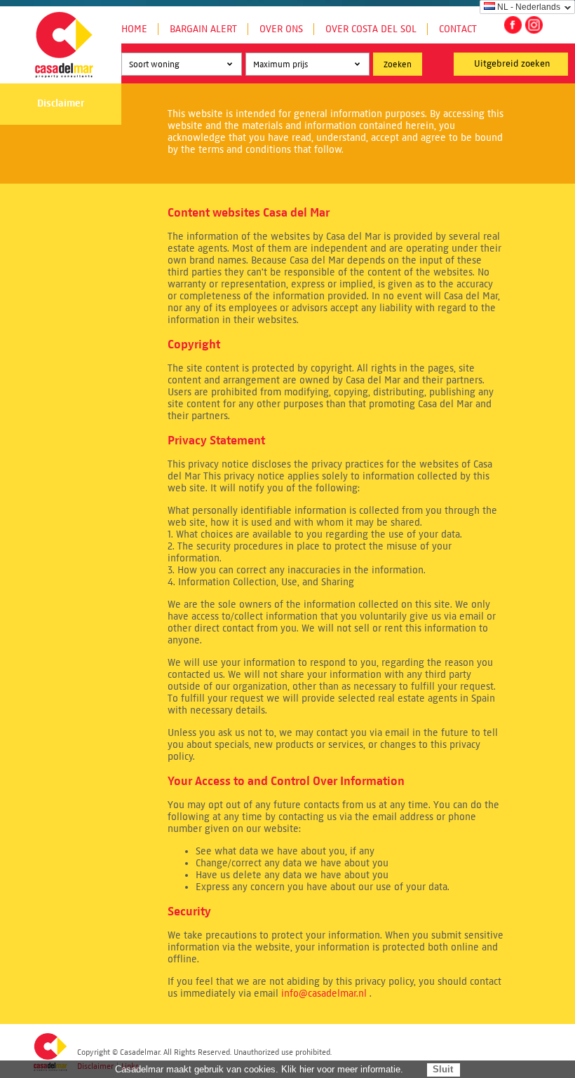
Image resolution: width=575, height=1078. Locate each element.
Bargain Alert (203, 29)
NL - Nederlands (528, 7)
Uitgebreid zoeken (512, 63)
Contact (458, 29)
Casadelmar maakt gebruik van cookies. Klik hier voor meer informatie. (259, 1069)
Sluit (443, 1069)
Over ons (281, 29)
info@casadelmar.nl (324, 993)
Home (134, 29)
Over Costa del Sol (371, 29)
